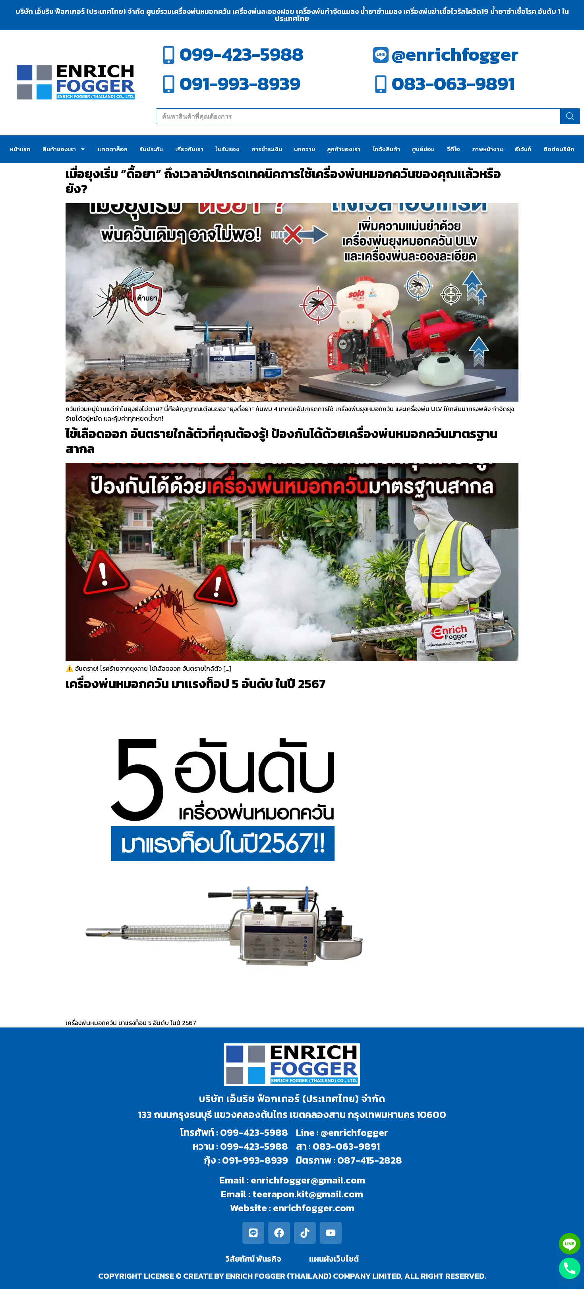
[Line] (253, 1233)
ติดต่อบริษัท (558, 149)
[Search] (570, 116)
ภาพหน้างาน (487, 149)
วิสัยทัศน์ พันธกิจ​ (253, 1259)
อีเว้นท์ (523, 149)
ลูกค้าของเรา (343, 149)
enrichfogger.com (313, 1207)
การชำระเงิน (267, 149)
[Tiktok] (305, 1233)
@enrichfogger (455, 54)
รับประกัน (151, 149)
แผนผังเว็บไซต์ (334, 1259)
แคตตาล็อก (113, 149)
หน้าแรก (20, 149)
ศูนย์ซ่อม (423, 149)
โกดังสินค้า (386, 149)
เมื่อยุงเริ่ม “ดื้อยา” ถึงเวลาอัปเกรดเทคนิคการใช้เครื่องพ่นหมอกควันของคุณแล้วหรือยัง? (283, 181)
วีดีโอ (453, 149)
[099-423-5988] (169, 55)
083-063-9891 (453, 83)
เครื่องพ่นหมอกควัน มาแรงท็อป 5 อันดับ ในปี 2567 (196, 683)
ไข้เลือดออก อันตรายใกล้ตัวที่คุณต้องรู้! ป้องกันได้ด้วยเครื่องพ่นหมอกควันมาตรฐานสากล (281, 441)
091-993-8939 (240, 83)
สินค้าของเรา (59, 149)
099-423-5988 (242, 54)
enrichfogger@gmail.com (308, 1179)
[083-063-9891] (381, 84)
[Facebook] (279, 1233)
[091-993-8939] (169, 84)
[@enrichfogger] (381, 55)
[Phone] (569, 1268)
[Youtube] (331, 1233)
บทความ (304, 149)
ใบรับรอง (227, 149)
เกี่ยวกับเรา (189, 149)
